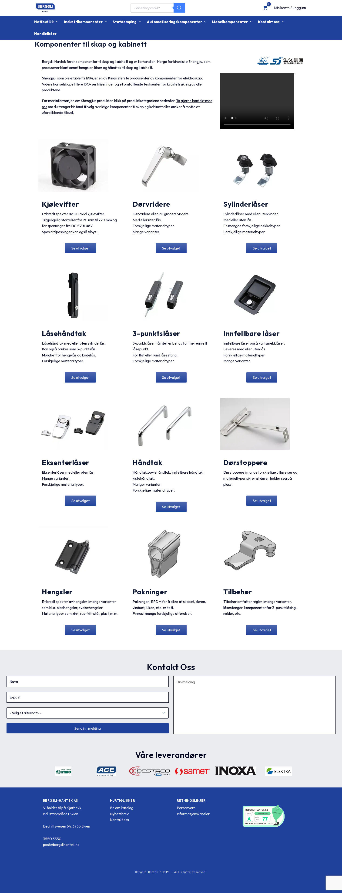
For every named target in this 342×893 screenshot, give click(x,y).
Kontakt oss (119, 819)
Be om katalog (121, 807)
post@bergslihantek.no (61, 844)
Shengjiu (195, 61)
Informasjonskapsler (193, 813)
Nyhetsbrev (119, 813)
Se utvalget (80, 248)
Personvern (186, 807)
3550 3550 (52, 838)
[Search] (179, 8)
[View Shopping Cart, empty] (265, 7)
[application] (56, 22)
